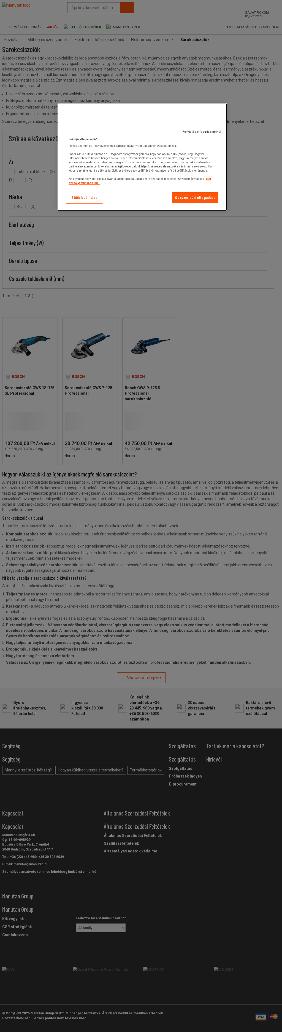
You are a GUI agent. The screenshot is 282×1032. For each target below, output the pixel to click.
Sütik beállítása (84, 198)
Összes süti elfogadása (195, 198)
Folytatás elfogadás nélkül (202, 131)
